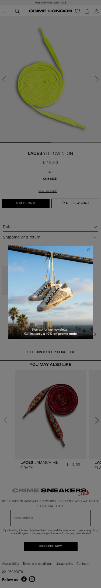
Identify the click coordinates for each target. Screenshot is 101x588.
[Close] (88, 249)
